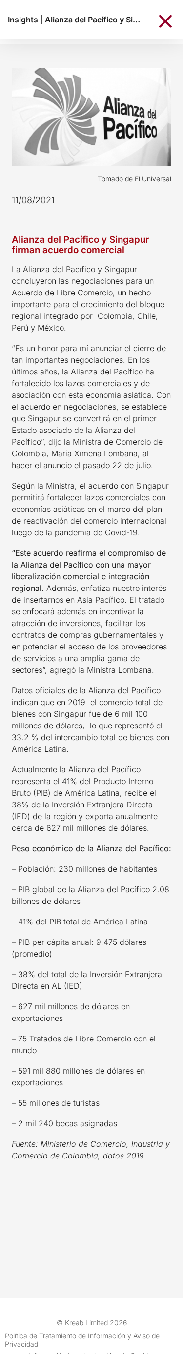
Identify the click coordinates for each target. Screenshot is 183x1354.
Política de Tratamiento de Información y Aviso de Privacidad (82, 1340)
